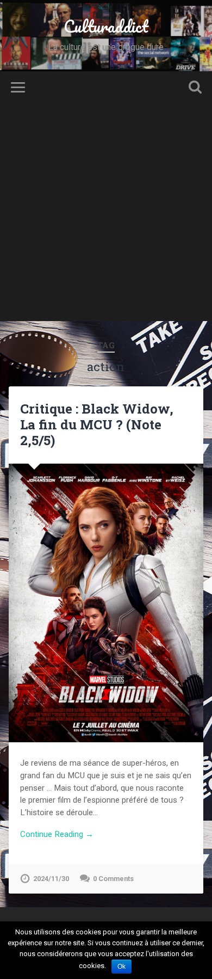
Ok (121, 966)
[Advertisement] (106, 215)
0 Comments (113, 879)
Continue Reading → (56, 834)
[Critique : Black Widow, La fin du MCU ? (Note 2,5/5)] (106, 603)
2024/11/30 (51, 879)
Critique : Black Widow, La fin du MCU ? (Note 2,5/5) (96, 424)
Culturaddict (106, 26)
